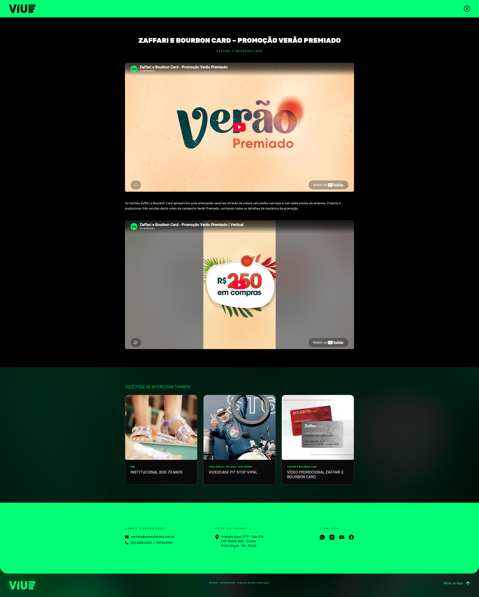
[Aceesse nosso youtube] (341, 537)
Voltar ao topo (453, 583)
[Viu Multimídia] (22, 8)
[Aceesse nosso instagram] (332, 537)
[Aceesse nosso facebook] (351, 537)
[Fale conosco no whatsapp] (322, 537)
